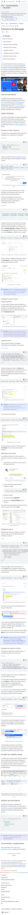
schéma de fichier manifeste (21, 289)
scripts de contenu (7, 689)
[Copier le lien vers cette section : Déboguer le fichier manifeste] (20, 130)
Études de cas (4, 887)
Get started (6, 7)
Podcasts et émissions (5, 891)
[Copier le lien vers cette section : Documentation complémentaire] (25, 843)
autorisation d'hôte (8, 838)
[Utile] (16, 26)
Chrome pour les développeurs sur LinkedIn (10, 901)
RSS (2, 903)
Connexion (24, 1)
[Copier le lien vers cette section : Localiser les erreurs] (12, 340)
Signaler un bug (4, 877)
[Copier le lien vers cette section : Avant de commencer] (17, 95)
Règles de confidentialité (17, 908)
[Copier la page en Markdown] (7, 32)
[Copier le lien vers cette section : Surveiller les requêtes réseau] (23, 754)
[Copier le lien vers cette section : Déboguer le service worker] (19, 299)
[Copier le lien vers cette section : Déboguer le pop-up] (14, 529)
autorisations (23, 806)
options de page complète (17, 640)
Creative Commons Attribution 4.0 (12, 862)
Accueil (2, 23)
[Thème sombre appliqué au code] (24, 142)
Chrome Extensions (12, 5)
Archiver (3, 889)
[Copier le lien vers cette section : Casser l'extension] (15, 113)
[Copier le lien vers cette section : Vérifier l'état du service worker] (17, 453)
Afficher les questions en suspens (8, 879)
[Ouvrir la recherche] (17, 1)
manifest (3, 811)
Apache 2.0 (22, 863)
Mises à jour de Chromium (6, 885)
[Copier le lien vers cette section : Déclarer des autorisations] (21, 801)
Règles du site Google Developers (19, 865)
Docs (2, 5)
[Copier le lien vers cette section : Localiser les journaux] (13, 302)
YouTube (2, 899)
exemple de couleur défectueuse (17, 124)
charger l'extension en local (19, 157)
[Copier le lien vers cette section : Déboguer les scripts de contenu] (22, 648)
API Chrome (7, 808)
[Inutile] (18, 26)
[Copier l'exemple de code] (26, 142)
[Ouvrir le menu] (2, 1)
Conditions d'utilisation (5, 908)
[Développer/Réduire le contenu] (11, 36)
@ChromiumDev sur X (5, 897)
